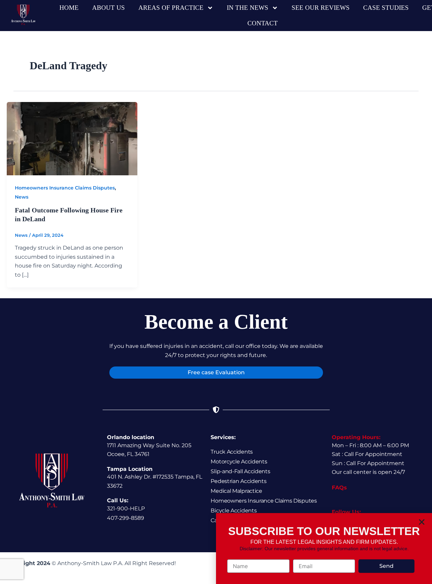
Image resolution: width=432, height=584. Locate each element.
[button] (422, 522)
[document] (216, 292)
